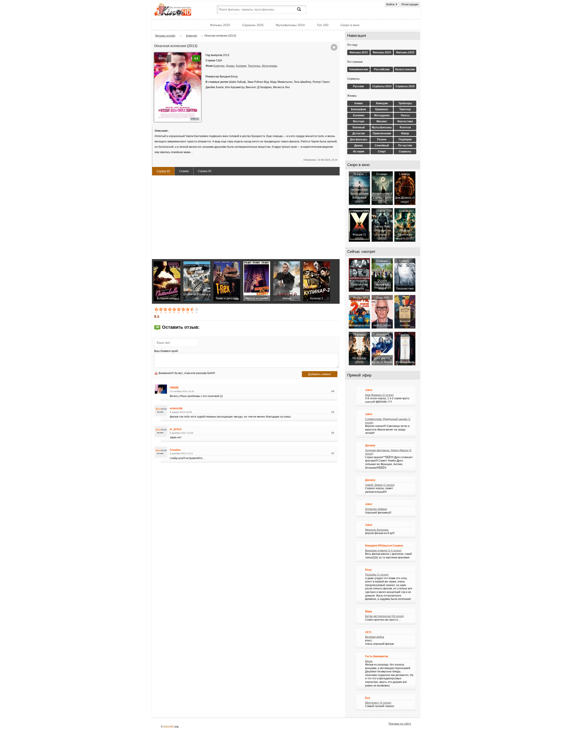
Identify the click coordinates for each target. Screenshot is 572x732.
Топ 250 (322, 25)
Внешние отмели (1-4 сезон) (383, 550)
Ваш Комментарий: (166, 351)
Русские (358, 86)
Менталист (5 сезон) (378, 702)
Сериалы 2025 (253, 25)
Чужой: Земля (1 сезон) (380, 485)
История (358, 151)
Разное (382, 139)
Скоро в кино (350, 25)
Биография (358, 109)
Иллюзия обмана (376, 509)
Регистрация (410, 4)
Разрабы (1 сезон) (377, 574)
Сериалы (405, 151)
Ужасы (405, 115)
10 (197, 310)
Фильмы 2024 (382, 52)
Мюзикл (381, 121)
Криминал (381, 109)
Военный (359, 127)
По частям (405, 145)
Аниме (358, 103)
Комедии (219, 65)
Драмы (230, 65)
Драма (358, 145)
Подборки (405, 139)
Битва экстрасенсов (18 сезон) (384, 616)
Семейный (382, 145)
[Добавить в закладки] (334, 47)
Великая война (374, 636)
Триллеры (254, 65)
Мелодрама (382, 115)
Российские (382, 69)
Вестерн (358, 121)
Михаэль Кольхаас (377, 529)
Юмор (405, 133)
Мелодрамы (269, 65)
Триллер (405, 109)
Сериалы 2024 (381, 86)
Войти (392, 4)
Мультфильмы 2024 (290, 25)
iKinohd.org (178, 10)
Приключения (382, 133)
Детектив (358, 133)
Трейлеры (405, 103)
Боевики (241, 65)
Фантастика (405, 121)
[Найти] (301, 11)
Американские (358, 69)
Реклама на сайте (400, 723)
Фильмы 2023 (358, 52)
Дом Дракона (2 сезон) (379, 395)
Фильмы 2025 (220, 25)
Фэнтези (405, 127)
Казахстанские (405, 69)
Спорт (382, 151)
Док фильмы (358, 139)
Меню (368, 661)
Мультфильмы (382, 127)
